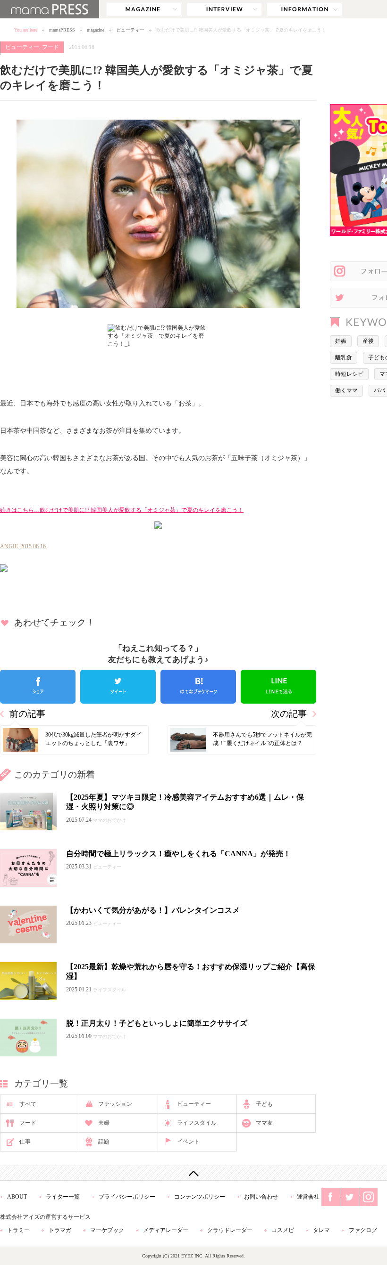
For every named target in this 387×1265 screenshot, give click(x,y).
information (304, 9)
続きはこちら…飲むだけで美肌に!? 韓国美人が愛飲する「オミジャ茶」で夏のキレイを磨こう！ (122, 510)
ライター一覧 (63, 1196)
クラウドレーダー (229, 1230)
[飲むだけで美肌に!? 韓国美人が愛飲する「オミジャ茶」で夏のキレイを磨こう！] (158, 568)
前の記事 (27, 714)
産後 (368, 341)
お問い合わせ (261, 1196)
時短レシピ (349, 374)
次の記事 (289, 714)
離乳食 (343, 357)
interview (224, 9)
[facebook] (38, 687)
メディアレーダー (165, 1230)
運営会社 (308, 1196)
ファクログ (363, 1230)
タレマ (321, 1230)
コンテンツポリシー (199, 1196)
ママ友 (264, 1122)
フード (50, 47)
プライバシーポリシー (127, 1196)
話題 (103, 1141)
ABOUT (17, 1196)
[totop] (193, 1173)
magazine (144, 9)
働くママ (346, 390)
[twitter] (118, 687)
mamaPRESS (62, 29)
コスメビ (282, 1230)
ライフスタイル (197, 1122)
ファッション (115, 1104)
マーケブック (107, 1230)
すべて (27, 1104)
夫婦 (103, 1122)
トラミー (18, 1230)
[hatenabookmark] (198, 687)
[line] (278, 687)
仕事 (25, 1141)
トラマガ (60, 1230)
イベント (188, 1141)
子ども (264, 1104)
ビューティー (130, 29)
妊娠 (340, 341)
